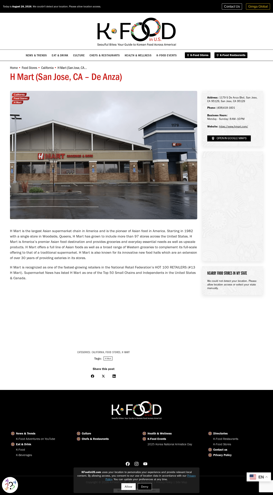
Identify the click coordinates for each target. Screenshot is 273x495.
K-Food (20, 449)
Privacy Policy (222, 455)
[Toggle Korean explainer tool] (10, 485)
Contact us (220, 449)
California (19, 94)
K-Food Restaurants (225, 439)
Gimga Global (258, 6)
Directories (220, 433)
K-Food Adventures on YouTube (35, 439)
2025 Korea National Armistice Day (169, 444)
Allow (128, 486)
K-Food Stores (222, 444)
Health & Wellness (159, 433)
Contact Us (232, 6)
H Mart (17, 102)
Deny (144, 486)
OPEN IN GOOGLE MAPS (232, 138)
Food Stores (21, 98)
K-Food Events (156, 439)
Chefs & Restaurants (95, 439)
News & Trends (25, 433)
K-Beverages (24, 455)
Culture (86, 433)
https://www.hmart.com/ (233, 126)
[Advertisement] (103, 313)
